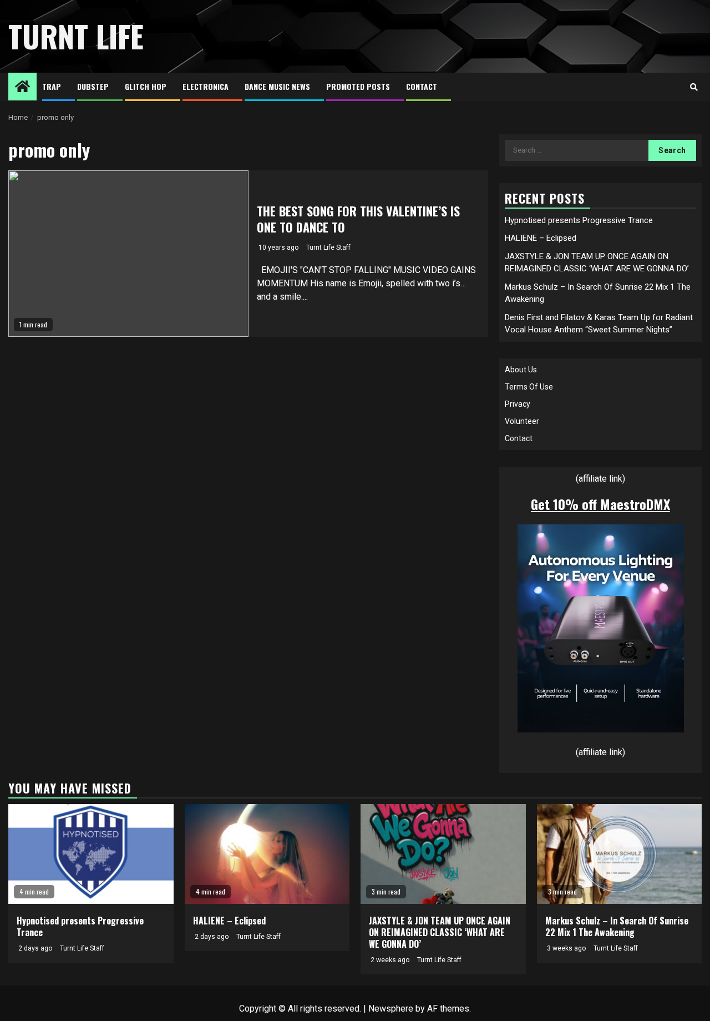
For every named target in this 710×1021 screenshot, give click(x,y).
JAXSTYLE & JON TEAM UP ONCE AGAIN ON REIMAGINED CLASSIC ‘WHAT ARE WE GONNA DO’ (439, 932)
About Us (521, 369)
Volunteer (522, 421)
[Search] (694, 87)
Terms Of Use (529, 386)
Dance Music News (277, 86)
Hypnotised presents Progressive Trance (579, 220)
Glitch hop (145, 86)
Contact (421, 86)
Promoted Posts (358, 86)
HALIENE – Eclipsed (540, 238)
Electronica (205, 86)
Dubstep (93, 86)
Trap (51, 86)
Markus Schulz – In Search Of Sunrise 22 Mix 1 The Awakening (616, 926)
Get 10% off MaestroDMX (600, 504)
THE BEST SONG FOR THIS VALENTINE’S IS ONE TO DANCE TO (358, 219)
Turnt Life (76, 36)
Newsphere (390, 1008)
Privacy (517, 404)
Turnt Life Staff (328, 247)
